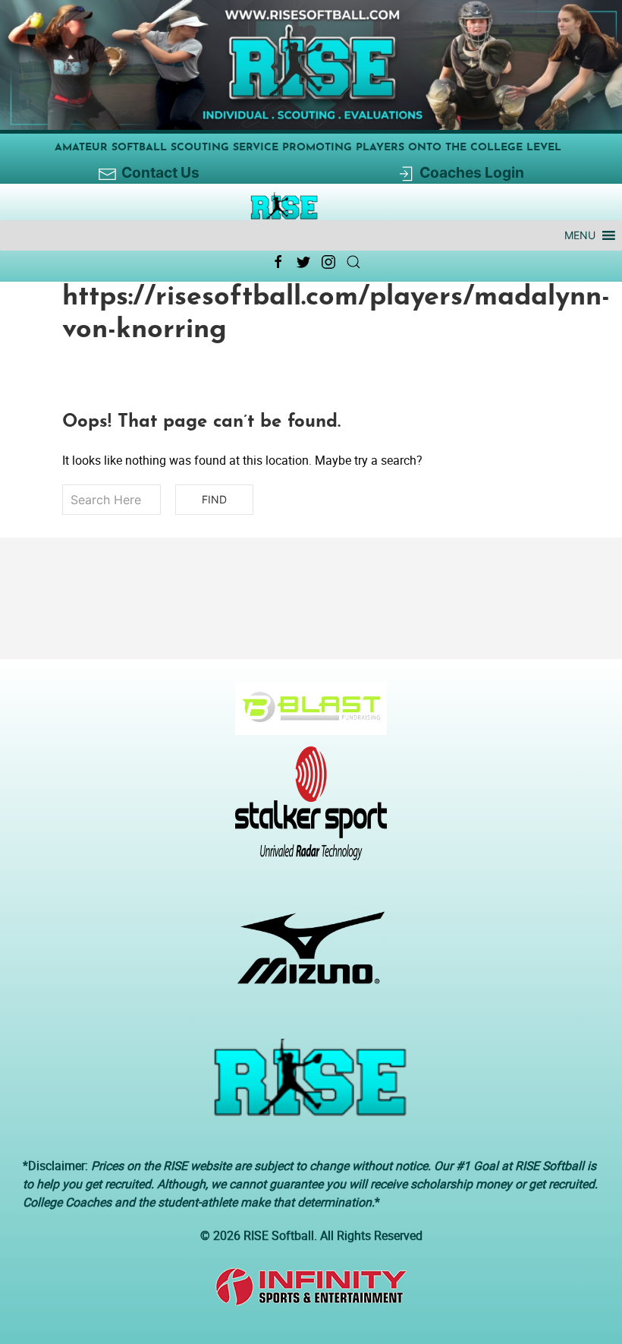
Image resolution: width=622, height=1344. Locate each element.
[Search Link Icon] (353, 262)
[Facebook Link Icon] (278, 262)
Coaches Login (471, 172)
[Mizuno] (305, 955)
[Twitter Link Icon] (303, 262)
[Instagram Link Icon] (328, 262)
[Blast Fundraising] (305, 716)
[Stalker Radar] (305, 811)
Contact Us (160, 172)
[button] (579, 235)
